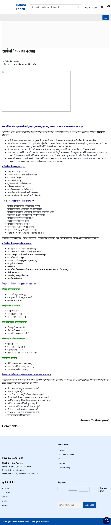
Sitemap (5, 505)
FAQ (59, 459)
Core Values (6, 493)
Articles (5, 501)
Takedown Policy (64, 468)
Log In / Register (91, 8)
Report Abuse (62, 463)
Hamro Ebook (21, 7)
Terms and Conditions (66, 455)
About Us (5, 488)
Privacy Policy (63, 450)
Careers (5, 497)
